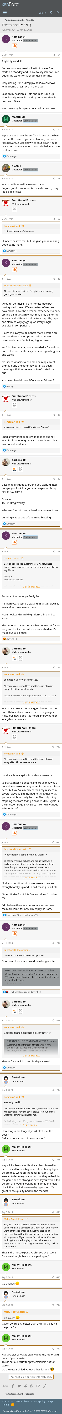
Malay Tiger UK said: (14, 1219)
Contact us (7, 1401)
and (22, 915)
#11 (58, 842)
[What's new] (51, 12)
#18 (58, 1304)
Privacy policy (38, 1401)
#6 (59, 414)
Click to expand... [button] (31, 586)
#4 (59, 219)
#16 (58, 1212)
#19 (58, 1348)
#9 (59, 667)
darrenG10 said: (12, 558)
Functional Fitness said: (16, 285)
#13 (58, 1020)
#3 (59, 178)
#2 (59, 129)
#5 (59, 278)
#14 (58, 1090)
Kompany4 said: (12, 226)
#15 (58, 1159)
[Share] (54, 55)
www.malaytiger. (33, 1187)
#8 (59, 551)
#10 (58, 746)
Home (5, 1404)
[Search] (58, 12)
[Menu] (5, 12)
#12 (58, 943)
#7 (59, 478)
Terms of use (22, 1401)
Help (50, 1401)
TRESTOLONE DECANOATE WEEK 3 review (29, 970)
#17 (58, 1277)
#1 (59, 55)
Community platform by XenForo (29, 1411)
